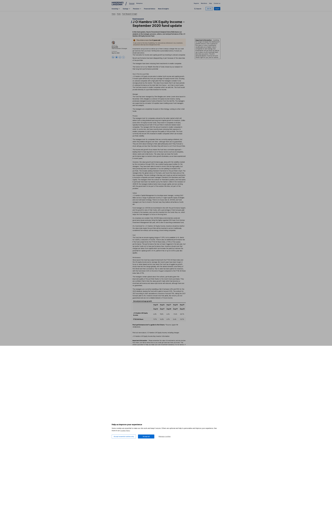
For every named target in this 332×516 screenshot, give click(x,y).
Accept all (146, 436)
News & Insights (163, 9)
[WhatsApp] (120, 57)
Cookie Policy (125, 430)
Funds (119, 14)
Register (196, 3)
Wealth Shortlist (153, 67)
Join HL (209, 8)
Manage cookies (165, 436)
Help (210, 3)
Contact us (217, 3)
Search (198, 9)
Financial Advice (149, 9)
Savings (125, 9)
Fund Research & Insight (129, 14)
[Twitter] (123, 57)
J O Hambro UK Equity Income (143, 76)
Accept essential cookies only (124, 436)
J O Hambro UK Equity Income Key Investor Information (151, 336)
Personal (131, 3)
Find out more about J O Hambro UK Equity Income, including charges (156, 332)
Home (113, 14)
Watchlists (204, 3)
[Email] (116, 57)
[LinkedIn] (113, 57)
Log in (217, 8)
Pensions (136, 9)
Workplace (139, 3)
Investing (115, 9)
